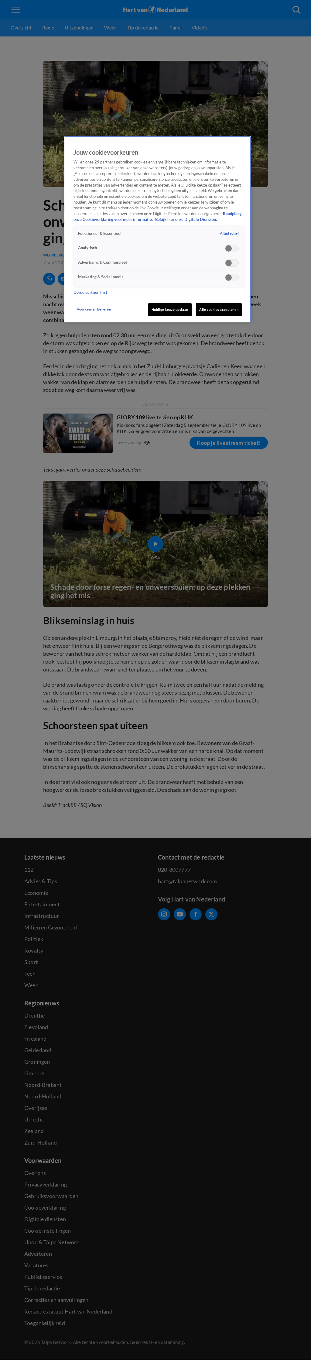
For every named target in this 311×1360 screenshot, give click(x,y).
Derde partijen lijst (90, 292)
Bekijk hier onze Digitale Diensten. (186, 219)
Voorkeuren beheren (94, 309)
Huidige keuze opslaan (170, 309)
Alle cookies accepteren (218, 309)
